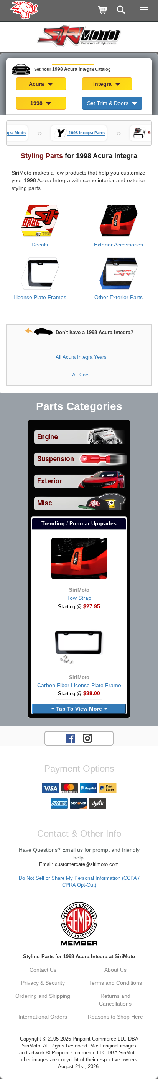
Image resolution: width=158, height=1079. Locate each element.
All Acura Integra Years (81, 357)
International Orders (42, 1017)
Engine (47, 437)
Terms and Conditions (115, 983)
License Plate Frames (39, 297)
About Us (115, 970)
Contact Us (43, 970)
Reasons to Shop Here (115, 1017)
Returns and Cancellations (115, 1000)
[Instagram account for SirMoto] (87, 738)
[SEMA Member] (79, 924)
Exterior (49, 481)
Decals (39, 244)
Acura (37, 84)
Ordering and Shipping (42, 996)
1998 (37, 103)
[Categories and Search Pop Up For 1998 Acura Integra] (121, 10)
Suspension (55, 459)
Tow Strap (79, 598)
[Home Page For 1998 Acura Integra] (25, 9)
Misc (44, 503)
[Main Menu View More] (143, 9)
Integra (103, 84)
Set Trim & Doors (108, 103)
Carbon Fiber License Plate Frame (79, 685)
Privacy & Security (43, 983)
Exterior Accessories (118, 244)
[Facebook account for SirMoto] (70, 738)
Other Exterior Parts (118, 297)
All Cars (81, 375)
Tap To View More (79, 709)
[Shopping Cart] (103, 10)
